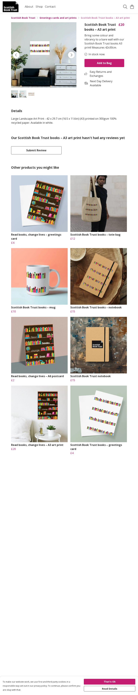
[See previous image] (16, 55)
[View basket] (132, 6)
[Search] (125, 6)
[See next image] (71, 55)
